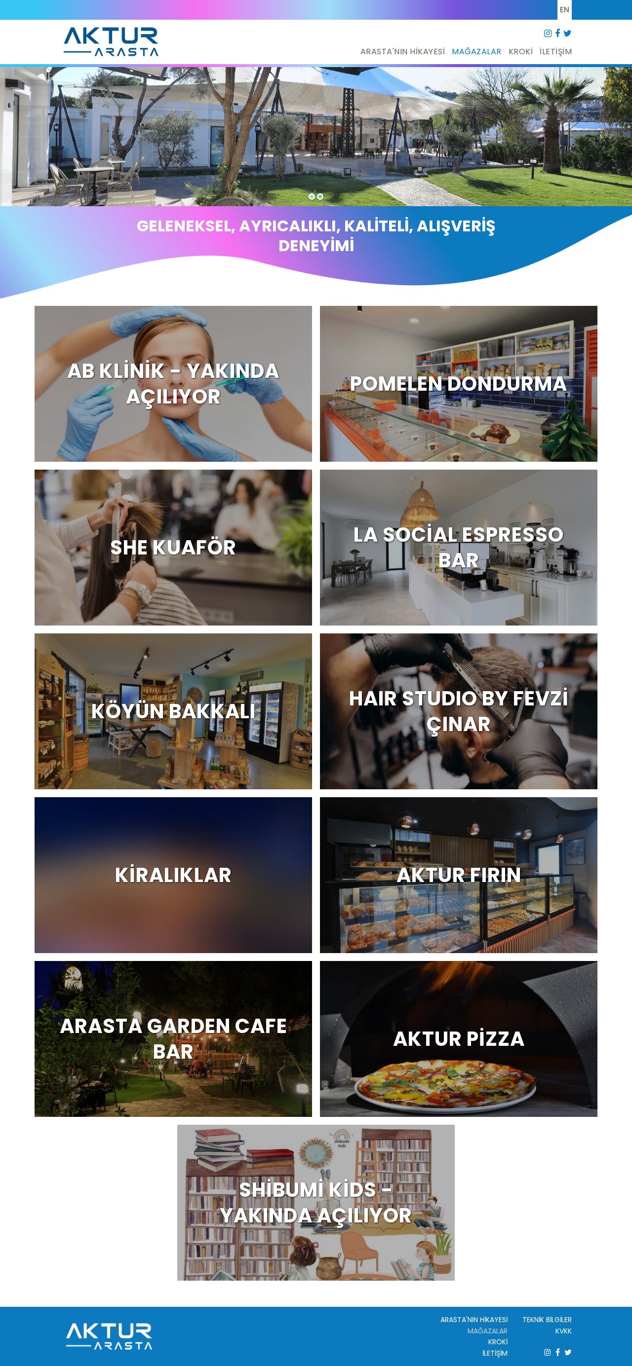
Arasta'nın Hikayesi (402, 51)
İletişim (556, 51)
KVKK (563, 1331)
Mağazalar (477, 51)
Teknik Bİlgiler (547, 1320)
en (564, 9)
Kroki (521, 51)
